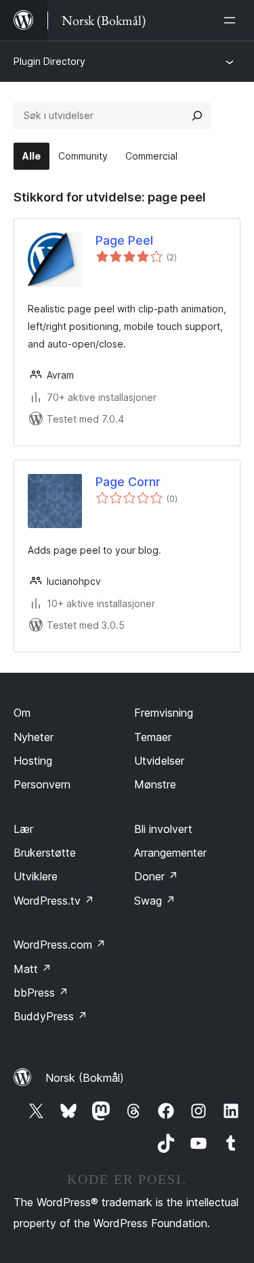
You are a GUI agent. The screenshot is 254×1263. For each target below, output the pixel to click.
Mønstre (155, 784)
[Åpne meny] (232, 20)
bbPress (41, 992)
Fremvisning (163, 712)
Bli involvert (163, 829)
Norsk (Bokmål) (84, 1078)
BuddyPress (50, 1016)
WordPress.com (60, 944)
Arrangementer (170, 852)
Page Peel (124, 240)
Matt (32, 969)
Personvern (42, 784)
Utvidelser (159, 760)
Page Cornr (128, 482)
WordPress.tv (54, 900)
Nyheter (34, 737)
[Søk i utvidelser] (197, 115)
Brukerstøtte (45, 852)
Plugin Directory (49, 61)
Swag (154, 900)
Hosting (33, 760)
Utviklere (36, 876)
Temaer (152, 737)
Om (22, 712)
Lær (23, 829)
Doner (156, 876)
